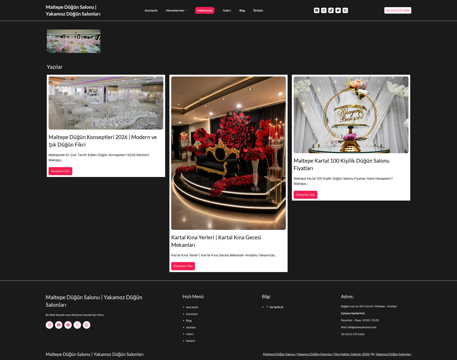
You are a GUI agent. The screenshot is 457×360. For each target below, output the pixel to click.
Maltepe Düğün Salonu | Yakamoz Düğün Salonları (95, 354)
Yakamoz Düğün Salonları (393, 354)
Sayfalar (191, 327)
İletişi (189, 340)
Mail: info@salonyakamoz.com (358, 327)
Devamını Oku (61, 172)
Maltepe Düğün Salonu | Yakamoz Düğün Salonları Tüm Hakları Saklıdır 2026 (316, 354)
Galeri (190, 334)
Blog (189, 320)
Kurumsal (191, 313)
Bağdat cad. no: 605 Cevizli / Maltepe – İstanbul (369, 306)
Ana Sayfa (192, 307)
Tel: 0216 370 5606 (398, 10)
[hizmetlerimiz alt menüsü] (186, 10)
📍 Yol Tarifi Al (274, 307)
